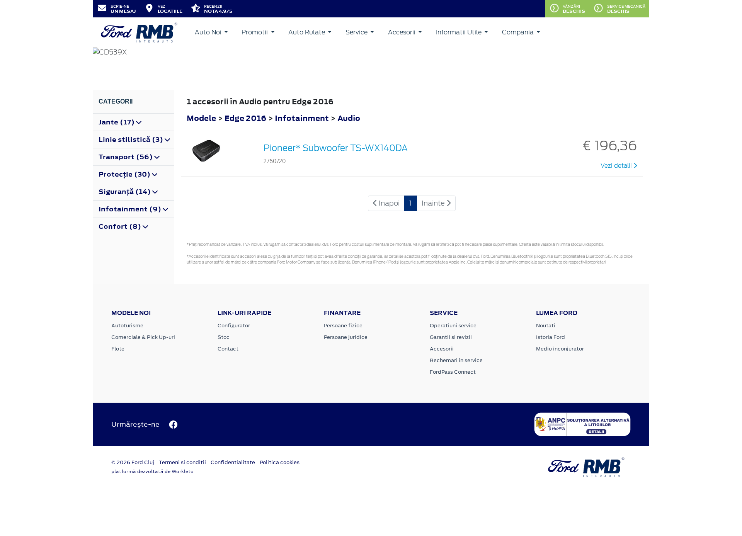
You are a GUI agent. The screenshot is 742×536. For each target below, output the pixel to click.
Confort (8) (121, 226)
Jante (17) (117, 122)
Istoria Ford (550, 337)
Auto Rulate (307, 32)
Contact (228, 348)
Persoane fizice (343, 325)
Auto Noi (209, 32)
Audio (348, 118)
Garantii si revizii (451, 337)
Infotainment (302, 118)
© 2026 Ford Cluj (132, 462)
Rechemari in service (456, 360)
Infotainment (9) (131, 209)
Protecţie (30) (125, 174)
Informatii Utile (459, 32)
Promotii (255, 32)
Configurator (234, 325)
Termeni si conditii (182, 462)
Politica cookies (280, 462)
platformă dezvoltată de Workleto (152, 471)
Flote (117, 348)
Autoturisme (127, 325)
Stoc (224, 337)
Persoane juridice (346, 337)
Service (357, 32)
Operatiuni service (453, 325)
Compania (518, 32)
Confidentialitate (233, 462)
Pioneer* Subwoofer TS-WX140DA (336, 148)
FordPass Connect (453, 372)
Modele (201, 118)
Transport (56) (126, 157)
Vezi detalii (617, 165)
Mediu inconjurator (560, 348)
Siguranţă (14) (125, 191)
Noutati (545, 325)
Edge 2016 (245, 118)
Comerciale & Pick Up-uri (143, 337)
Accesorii (402, 32)
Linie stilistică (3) (132, 139)
